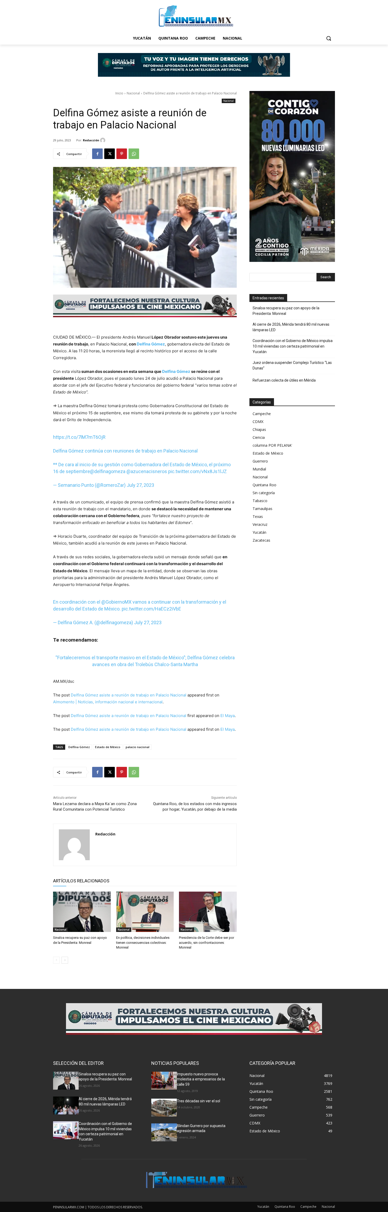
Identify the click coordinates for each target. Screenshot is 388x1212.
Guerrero (260, 461)
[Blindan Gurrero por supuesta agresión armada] (164, 1132)
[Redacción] (103, 140)
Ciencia (259, 437)
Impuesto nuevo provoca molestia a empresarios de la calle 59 (201, 1079)
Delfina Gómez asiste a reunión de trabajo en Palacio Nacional (128, 695)
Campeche (262, 413)
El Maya (227, 715)
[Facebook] (97, 153)
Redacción (91, 140)
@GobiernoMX (116, 602)
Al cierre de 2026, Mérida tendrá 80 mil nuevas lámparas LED (291, 327)
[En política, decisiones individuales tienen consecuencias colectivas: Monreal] (145, 912)
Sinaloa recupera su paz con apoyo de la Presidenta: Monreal (286, 311)
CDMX (258, 421)
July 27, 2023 (140, 485)
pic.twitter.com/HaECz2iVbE (151, 609)
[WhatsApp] (134, 153)
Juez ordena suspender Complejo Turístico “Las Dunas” (292, 365)
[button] (328, 38)
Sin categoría (264, 492)
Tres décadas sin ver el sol (198, 1101)
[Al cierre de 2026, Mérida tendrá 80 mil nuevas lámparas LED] (66, 1105)
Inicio (119, 93)
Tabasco (260, 500)
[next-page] (64, 960)
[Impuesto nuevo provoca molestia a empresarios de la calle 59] (164, 1081)
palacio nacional (137, 747)
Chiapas (259, 429)
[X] (109, 153)
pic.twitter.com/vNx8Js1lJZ (197, 471)
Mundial (259, 469)
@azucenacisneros (146, 471)
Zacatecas (261, 540)
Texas (258, 516)
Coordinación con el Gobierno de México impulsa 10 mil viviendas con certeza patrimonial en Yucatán (293, 346)
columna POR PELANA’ (272, 445)
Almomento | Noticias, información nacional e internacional (108, 701)
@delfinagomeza (107, 471)
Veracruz (260, 524)
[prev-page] (56, 960)
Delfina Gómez (151, 344)
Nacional (133, 93)
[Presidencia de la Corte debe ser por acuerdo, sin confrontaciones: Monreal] (208, 912)
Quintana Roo (264, 484)
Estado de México (107, 747)
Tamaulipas (262, 508)
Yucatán (259, 532)
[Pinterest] (121, 153)
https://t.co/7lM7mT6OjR (79, 437)
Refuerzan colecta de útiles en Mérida (284, 380)
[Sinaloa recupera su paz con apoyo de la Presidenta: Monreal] (82, 912)
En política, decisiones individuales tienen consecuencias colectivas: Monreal (142, 942)
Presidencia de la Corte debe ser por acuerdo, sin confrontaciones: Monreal (206, 942)
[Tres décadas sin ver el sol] (164, 1108)
